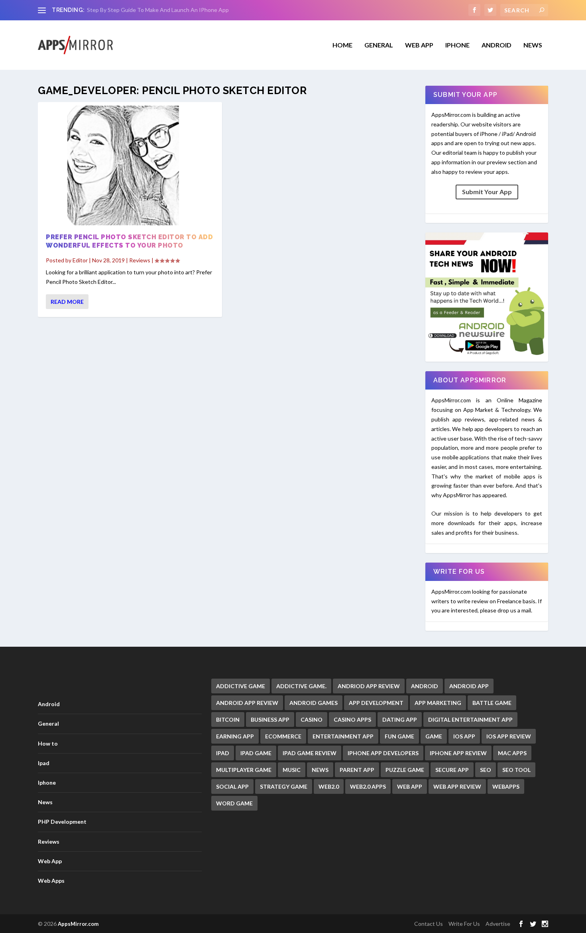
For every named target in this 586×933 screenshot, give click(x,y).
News (532, 45)
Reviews (139, 260)
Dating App (399, 719)
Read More (67, 301)
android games (313, 702)
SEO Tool (516, 769)
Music (292, 769)
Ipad (43, 763)
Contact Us (428, 923)
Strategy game (283, 786)
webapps (505, 786)
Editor (80, 260)
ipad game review (309, 753)
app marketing (438, 702)
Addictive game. (301, 686)
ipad (222, 753)
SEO (485, 769)
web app (409, 786)
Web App (419, 45)
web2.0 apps (368, 786)
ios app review (508, 736)
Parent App (357, 769)
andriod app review (369, 686)
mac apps (512, 753)
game (433, 736)
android (424, 686)
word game (234, 803)
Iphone (457, 45)
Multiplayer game (243, 769)
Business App (270, 719)
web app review (457, 786)
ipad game (255, 753)
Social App (232, 786)
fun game (399, 736)
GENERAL (378, 45)
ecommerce (283, 736)
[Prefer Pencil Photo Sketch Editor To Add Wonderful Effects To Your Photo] (130, 165)
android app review (247, 702)
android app (469, 686)
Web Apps (51, 880)
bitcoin (228, 719)
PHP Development (62, 821)
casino (311, 719)
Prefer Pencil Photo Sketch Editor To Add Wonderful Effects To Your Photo (129, 241)
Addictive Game (240, 686)
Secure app (452, 769)
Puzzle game (404, 769)
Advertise (498, 923)
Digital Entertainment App (470, 719)
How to (48, 743)
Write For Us (464, 923)
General (48, 723)
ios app (464, 736)
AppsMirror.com (78, 924)
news (320, 769)
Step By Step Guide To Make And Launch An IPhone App (158, 9)
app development (376, 702)
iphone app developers (383, 753)
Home (342, 45)
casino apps (352, 719)
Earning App (235, 736)
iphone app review (458, 753)
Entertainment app (343, 736)
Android (496, 45)
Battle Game (491, 702)
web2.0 (329, 786)
